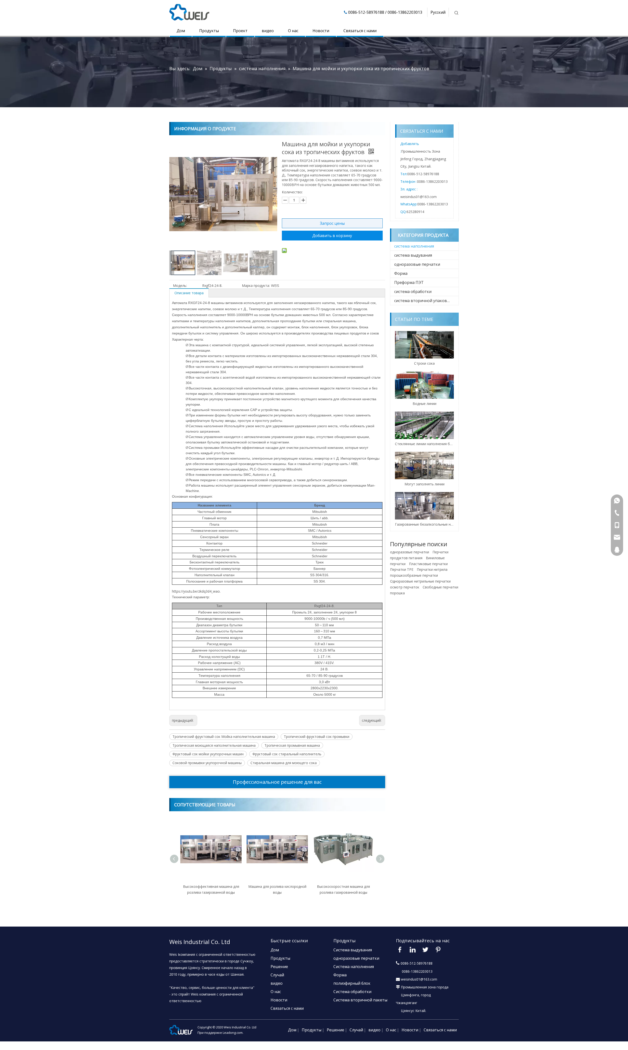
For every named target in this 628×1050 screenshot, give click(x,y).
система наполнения (414, 246)
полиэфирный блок (351, 983)
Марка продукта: (256, 285)
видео (268, 30)
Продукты (209, 30)
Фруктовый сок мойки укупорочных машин (208, 754)
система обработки (413, 291)
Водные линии (424, 403)
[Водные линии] (424, 385)
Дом (181, 30)
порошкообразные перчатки (414, 575)
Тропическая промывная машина (292, 745)
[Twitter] (425, 950)
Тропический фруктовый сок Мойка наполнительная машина (223, 736)
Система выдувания (352, 950)
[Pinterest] (438, 950)
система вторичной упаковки (423, 300)
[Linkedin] (413, 950)
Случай (277, 975)
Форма (400, 273)
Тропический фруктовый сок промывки (316, 736)
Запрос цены (332, 223)
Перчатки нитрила (432, 569)
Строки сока (424, 363)
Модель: (180, 285)
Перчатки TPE (401, 569)
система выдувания (413, 255)
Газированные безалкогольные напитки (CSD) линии (424, 524)
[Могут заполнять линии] (424, 465)
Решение (279, 966)
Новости (321, 30)
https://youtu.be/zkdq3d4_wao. (196, 591)
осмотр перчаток (404, 587)
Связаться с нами (360, 30)
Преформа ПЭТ (409, 282)
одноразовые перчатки (417, 264)
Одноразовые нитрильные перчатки (420, 581)
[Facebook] (400, 950)
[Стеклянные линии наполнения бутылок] (424, 425)
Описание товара (189, 293)
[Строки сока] (424, 345)
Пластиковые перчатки (428, 563)
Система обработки (352, 991)
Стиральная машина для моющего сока (283, 762)
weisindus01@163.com (418, 196)
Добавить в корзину (332, 235)
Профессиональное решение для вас (277, 782)
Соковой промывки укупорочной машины (207, 762)
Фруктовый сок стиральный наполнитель (286, 754)
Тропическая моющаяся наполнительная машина (214, 745)
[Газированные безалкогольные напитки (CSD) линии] (424, 505)
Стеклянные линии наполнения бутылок (424, 443)
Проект (240, 30)
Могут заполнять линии (425, 484)
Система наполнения (353, 966)
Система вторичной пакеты (360, 1000)
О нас (293, 30)
